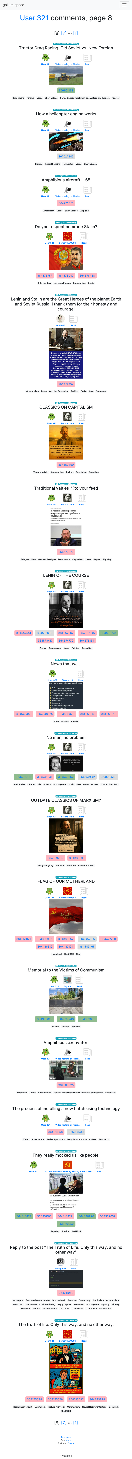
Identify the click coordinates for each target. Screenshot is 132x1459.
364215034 (34, 1399)
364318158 (55, 1132)
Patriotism (79, 1304)
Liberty (115, 1304)
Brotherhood (58, 1300)
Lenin (44, 391)
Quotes (94, 784)
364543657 (65, 777)
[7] (64, 33)
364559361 (87, 714)
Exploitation (105, 1308)
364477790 (108, 939)
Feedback (66, 1437)
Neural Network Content (94, 1407)
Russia (74, 721)
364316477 (23, 1216)
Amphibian (48, 210)
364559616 (108, 714)
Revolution (81, 472)
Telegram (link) (40, 472)
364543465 (87, 946)
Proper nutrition (86, 865)
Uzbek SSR (91, 1308)
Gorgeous (101, 391)
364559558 (108, 777)
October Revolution (58, 391)
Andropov (18, 1300)
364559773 (108, 633)
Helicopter (68, 164)
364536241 (44, 777)
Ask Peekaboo (50, 1308)
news (88, 559)
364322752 (66, 1224)
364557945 (87, 633)
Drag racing (18, 98)
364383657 (65, 939)
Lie (39, 784)
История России (62, 283)
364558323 (66, 714)
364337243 (66, 1019)
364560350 (66, 464)
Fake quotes (82, 784)
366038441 (76, 1132)
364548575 (45, 714)
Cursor (71, 1443)
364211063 (66, 1292)
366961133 (66, 90)
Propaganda (59, 784)
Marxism (60, 865)
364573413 (45, 640)
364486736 (23, 777)
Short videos (51, 98)
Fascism (76, 1026)
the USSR (69, 954)
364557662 (66, 633)
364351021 (23, 939)
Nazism (55, 1026)
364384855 (87, 939)
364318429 (65, 1216)
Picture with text (56, 1407)
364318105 (44, 1216)
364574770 (66, 640)
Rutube (30, 98)
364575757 (44, 275)
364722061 (66, 203)
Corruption (31, 1304)
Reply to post (64, 1304)
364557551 (23, 633)
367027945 (66, 156)
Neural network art (22, 1407)
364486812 (44, 946)
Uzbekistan (77, 1308)
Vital (56, 721)
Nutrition (71, 865)
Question (72, 1300)
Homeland (57, 954)
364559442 (87, 777)
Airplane (84, 210)
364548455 (23, 714)
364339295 (55, 858)
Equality (107, 559)
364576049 (66, 275)
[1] (75, 33)
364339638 (77, 858)
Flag (78, 954)
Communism (79, 283)
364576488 (87, 275)
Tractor (115, 98)
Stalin (91, 283)
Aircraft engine (52, 164)
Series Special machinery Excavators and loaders (85, 98)
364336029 (44, 1019)
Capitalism (77, 559)
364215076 (55, 1399)
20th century (44, 283)
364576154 (86, 640)
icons (68, 1440)
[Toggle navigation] (124, 4)
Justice (65, 1231)
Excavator (110, 1092)
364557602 (44, 633)
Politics (74, 391)
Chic (91, 391)
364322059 (108, 1216)
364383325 (66, 1085)
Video (39, 98)
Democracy (64, 559)
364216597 (76, 1399)
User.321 (34, 18)
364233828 (97, 1399)
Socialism (94, 472)
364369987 (44, 939)
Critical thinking (47, 1304)
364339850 (87, 1019)
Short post (18, 1304)
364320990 (86, 1216)
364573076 (66, 552)
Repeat (97, 559)
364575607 (66, 383)
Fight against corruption (38, 1300)
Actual (43, 648)
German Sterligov (47, 559)
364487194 (65, 946)
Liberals (32, 784)
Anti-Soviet (19, 784)
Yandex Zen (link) (110, 784)
